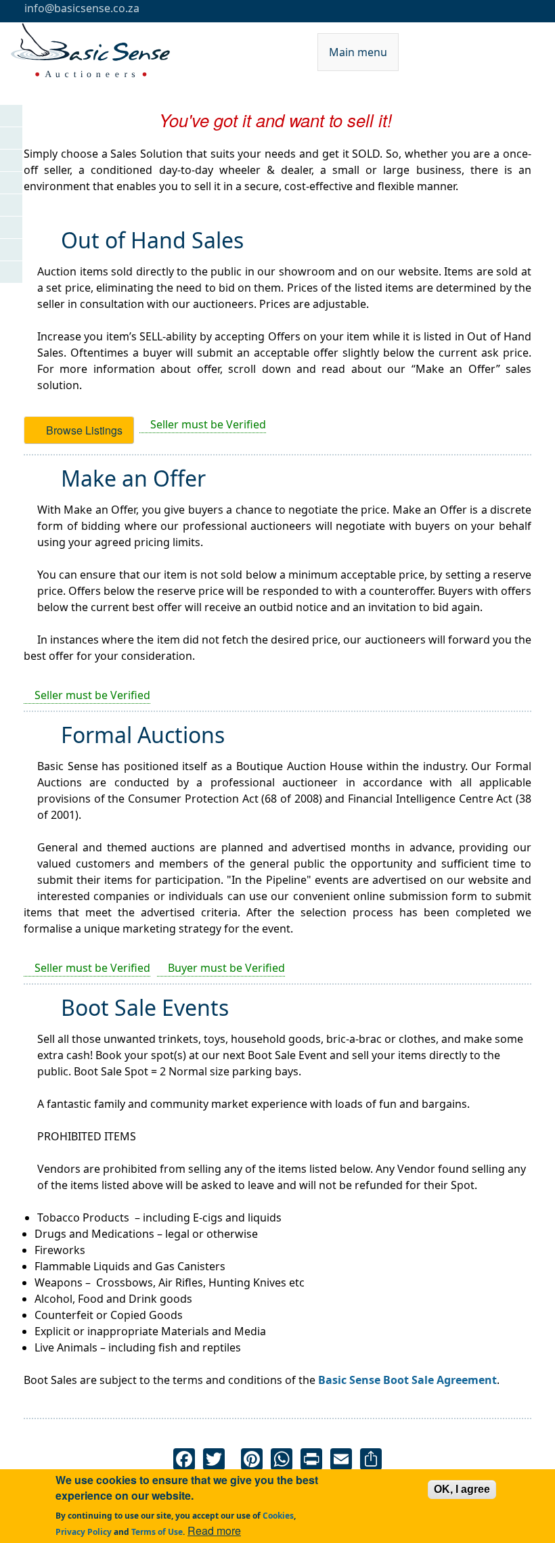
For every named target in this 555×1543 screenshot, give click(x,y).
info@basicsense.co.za (80, 8)
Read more (214, 1530)
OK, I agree (462, 1489)
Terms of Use (157, 1532)
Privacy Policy (84, 1532)
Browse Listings (83, 430)
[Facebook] (184, 1458)
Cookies (278, 1515)
